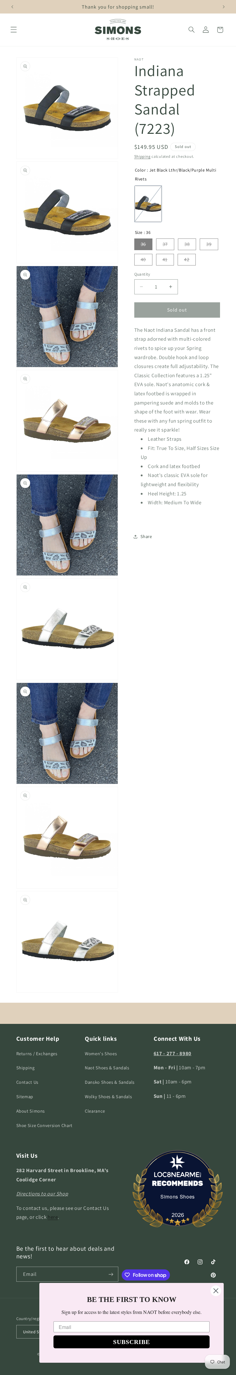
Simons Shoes (177, 1196)
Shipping (142, 156)
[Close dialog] (215, 1290)
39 (208, 244)
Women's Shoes (101, 1053)
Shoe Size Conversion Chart (44, 1125)
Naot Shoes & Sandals (107, 1068)
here (53, 1217)
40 (143, 259)
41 (165, 259)
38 (187, 244)
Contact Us (27, 1082)
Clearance (95, 1111)
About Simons (30, 1111)
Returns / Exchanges (36, 1053)
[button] (13, 30)
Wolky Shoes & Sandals (108, 1096)
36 (143, 244)
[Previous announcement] (12, 7)
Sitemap (24, 1096)
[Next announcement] (223, 7)
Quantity (142, 274)
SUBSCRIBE (131, 1341)
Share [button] (146, 536)
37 (165, 244)
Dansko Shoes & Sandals (110, 1082)
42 (186, 259)
